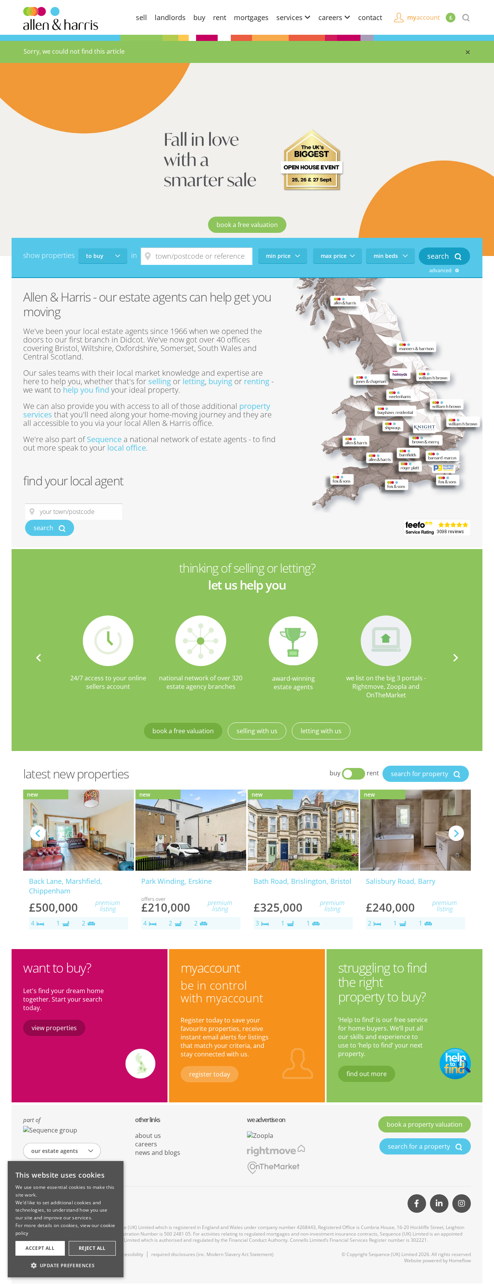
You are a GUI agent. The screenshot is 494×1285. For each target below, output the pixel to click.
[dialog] (66, 1219)
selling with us (257, 731)
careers (331, 17)
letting (194, 381)
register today (209, 1074)
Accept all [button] (39, 1248)
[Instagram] (461, 1203)
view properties (54, 1028)
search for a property (420, 1146)
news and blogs (157, 1152)
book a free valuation (247, 224)
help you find (86, 390)
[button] (65, 1265)
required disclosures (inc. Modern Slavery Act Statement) (212, 1254)
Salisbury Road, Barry (400, 881)
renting (256, 381)
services (290, 17)
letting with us (321, 731)
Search (439, 256)
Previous (38, 657)
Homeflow (460, 1260)
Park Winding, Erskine (176, 881)
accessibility (130, 1254)
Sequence (104, 439)
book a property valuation (424, 1124)
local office (126, 447)
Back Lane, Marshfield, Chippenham (65, 885)
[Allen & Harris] (60, 18)
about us (148, 1135)
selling (159, 381)
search (44, 528)
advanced (441, 270)
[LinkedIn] (439, 1203)
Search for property (420, 774)
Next (455, 657)
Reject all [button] (92, 1248)
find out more (367, 1074)
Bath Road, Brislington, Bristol (303, 881)
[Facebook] (417, 1203)
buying (220, 381)
